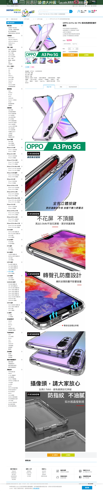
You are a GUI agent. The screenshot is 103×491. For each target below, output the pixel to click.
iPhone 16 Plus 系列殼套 (13, 187)
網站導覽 (14, 479)
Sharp (9, 326)
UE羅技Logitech (11, 131)
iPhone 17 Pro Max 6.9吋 (13, 166)
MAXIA (9, 393)
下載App (8, 6)
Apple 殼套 (10, 141)
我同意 (87, 487)
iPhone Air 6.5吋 (11, 154)
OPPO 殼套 (39, 19)
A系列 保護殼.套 (11, 269)
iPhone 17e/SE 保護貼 (13, 176)
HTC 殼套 (10, 248)
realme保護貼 (11, 279)
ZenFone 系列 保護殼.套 (13, 231)
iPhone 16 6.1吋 (11, 179)
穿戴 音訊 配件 (14, 19)
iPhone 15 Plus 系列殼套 (13, 212)
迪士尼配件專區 (11, 404)
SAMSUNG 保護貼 (12, 300)
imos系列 (10, 384)
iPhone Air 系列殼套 (12, 156)
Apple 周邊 (10, 139)
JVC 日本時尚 (11, 115)
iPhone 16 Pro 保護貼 (13, 195)
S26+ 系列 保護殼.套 (12, 286)
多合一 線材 (10, 58)
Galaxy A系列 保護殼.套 (13, 293)
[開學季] (51, 2)
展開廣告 (94, 1)
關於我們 (14, 474)
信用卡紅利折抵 (67, 43)
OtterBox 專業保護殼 (12, 397)
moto (9, 340)
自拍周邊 (9, 351)
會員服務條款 (14, 476)
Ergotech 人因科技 (12, 100)
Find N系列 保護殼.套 (13, 267)
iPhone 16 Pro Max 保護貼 (14, 202)
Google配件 (10, 239)
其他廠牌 (10, 135)
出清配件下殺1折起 (12, 27)
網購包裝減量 (44, 476)
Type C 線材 (11, 53)
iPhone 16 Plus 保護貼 (13, 189)
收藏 (33, 67)
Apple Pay (74, 43)
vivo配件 (9, 312)
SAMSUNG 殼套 (12, 298)
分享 (28, 67)
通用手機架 (10, 361)
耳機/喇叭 (9, 107)
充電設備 (10, 63)
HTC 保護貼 (10, 249)
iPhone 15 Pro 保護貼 (13, 221)
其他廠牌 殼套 (11, 328)
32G (9, 70)
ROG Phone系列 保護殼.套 (14, 233)
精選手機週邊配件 (11, 359)
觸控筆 (9, 349)
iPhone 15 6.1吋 (11, 204)
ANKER (10, 373)
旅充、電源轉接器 (12, 51)
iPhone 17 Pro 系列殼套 (13, 162)
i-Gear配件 (10, 382)
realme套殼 (10, 277)
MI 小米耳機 (11, 119)
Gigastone (10, 81)
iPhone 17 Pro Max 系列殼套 (14, 168)
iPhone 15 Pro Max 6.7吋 (13, 223)
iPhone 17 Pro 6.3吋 (12, 160)
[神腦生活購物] (20, 12)
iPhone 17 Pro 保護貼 (13, 164)
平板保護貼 (10, 345)
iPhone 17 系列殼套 (12, 149)
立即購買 (86, 55)
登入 (82, 10)
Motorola (10, 324)
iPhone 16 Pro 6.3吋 (12, 191)
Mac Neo (48, 14)
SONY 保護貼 (11, 310)
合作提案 (29, 476)
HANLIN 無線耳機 (12, 113)
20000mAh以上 (11, 43)
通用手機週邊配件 (12, 367)
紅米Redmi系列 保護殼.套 (14, 256)
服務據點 (12, 6)
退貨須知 (44, 471)
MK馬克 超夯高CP (12, 389)
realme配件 (10, 275)
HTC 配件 (9, 246)
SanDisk (10, 82)
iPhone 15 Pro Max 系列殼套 (14, 225)
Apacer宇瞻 (10, 79)
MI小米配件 (10, 252)
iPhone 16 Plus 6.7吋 (12, 185)
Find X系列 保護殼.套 (13, 266)
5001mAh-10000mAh (12, 39)
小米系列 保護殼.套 (12, 254)
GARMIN (10, 92)
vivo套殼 (10, 314)
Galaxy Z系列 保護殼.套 (13, 289)
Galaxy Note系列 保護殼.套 (14, 296)
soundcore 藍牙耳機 (12, 126)
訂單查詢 (29, 474)
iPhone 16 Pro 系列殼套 (13, 193)
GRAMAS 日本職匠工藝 (13, 380)
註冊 (85, 10)
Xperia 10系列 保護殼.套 (13, 306)
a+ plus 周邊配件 (12, 375)
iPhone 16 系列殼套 (12, 181)
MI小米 (9, 338)
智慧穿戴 (9, 89)
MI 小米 (10, 94)
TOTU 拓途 (10, 400)
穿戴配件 (10, 105)
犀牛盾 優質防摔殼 (12, 406)
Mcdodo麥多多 (11, 391)
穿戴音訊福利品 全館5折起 (14, 33)
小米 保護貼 (10, 259)
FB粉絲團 (94, 6)
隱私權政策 (13, 477)
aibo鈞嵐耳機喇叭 (12, 111)
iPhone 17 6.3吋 (11, 147)
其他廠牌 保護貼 (11, 330)
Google (9, 101)
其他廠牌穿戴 (11, 103)
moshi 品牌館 (11, 395)
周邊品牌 (9, 369)
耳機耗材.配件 (11, 137)
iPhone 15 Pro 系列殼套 (13, 219)
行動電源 (9, 35)
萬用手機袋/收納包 (12, 365)
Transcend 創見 (11, 84)
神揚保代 (16, 6)
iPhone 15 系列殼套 (12, 206)
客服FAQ (44, 472)
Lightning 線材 (11, 54)
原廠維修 (44, 474)
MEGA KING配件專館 (13, 388)
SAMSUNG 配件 (11, 282)
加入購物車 (71, 55)
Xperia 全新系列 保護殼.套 (14, 304)
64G (9, 72)
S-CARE (76, 6)
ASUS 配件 (10, 229)
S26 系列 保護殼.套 (12, 284)
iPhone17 (41, 14)
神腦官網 (14, 471)
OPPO (9, 96)
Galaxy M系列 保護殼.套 (13, 295)
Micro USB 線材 (11, 56)
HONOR (10, 321)
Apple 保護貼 (11, 143)
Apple (9, 91)
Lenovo (9, 323)
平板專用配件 (10, 332)
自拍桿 (9, 353)
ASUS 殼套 (10, 235)
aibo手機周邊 (11, 377)
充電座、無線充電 (12, 49)
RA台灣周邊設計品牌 (12, 398)
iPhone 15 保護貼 (12, 208)
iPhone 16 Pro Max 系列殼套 (14, 200)
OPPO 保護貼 (11, 273)
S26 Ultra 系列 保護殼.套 (13, 287)
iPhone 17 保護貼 (12, 151)
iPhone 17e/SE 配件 (12, 172)
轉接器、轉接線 (11, 60)
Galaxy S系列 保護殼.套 (13, 291)
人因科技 (10, 133)
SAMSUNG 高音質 (12, 122)
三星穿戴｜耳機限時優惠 (13, 29)
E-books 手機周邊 (12, 379)
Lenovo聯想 (10, 336)
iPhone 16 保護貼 (12, 183)
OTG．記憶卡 (10, 66)
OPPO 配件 (26, 19)
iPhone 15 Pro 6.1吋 (12, 217)
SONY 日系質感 (11, 124)
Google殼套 (10, 241)
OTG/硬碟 (10, 68)
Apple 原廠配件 (11, 145)
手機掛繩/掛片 (11, 363)
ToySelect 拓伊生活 (12, 402)
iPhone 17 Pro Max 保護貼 (14, 170)
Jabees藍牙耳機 (11, 117)
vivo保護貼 (10, 316)
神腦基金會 (13, 472)
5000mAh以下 (11, 37)
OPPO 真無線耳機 (12, 120)
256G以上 (10, 75)
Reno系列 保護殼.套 (12, 264)
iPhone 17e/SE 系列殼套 (13, 175)
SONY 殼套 (10, 308)
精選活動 (9, 25)
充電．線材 (10, 47)
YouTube (88, 6)
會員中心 (83, 12)
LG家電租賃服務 (61, 14)
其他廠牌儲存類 (11, 86)
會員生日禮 (28, 472)
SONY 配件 (10, 302)
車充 (9, 62)
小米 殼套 (10, 258)
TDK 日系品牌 (11, 128)
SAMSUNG (10, 98)
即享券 (55, 14)
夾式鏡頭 (10, 355)
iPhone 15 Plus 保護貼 (13, 214)
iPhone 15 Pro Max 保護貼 (14, 227)
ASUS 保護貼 (11, 237)
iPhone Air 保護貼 (12, 157)
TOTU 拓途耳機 (11, 129)
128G (9, 73)
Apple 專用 (10, 110)
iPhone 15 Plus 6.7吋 (12, 210)
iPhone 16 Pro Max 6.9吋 (13, 198)
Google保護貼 (11, 243)
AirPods (52, 14)
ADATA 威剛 (11, 77)
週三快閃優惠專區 (12, 31)
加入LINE (82, 6)
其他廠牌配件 (10, 319)
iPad (44, 14)
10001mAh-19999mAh (13, 41)
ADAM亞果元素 (11, 371)
